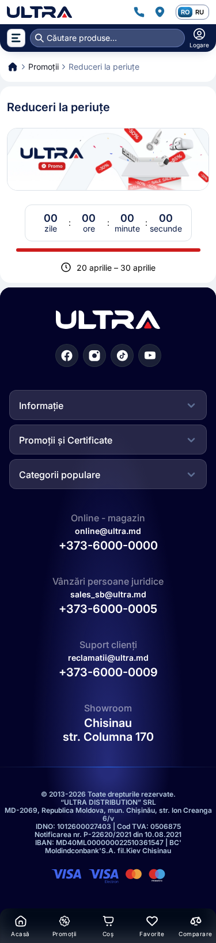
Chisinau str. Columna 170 (108, 730)
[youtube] (149, 355)
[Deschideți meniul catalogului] (16, 38)
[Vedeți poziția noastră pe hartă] (159, 12)
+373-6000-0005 (108, 609)
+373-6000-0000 (108, 545)
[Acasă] (39, 12)
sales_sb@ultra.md (108, 594)
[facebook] (66, 355)
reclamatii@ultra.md (108, 657)
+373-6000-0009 (108, 672)
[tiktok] (122, 355)
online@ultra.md (108, 531)
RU (199, 12)
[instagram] (94, 355)
